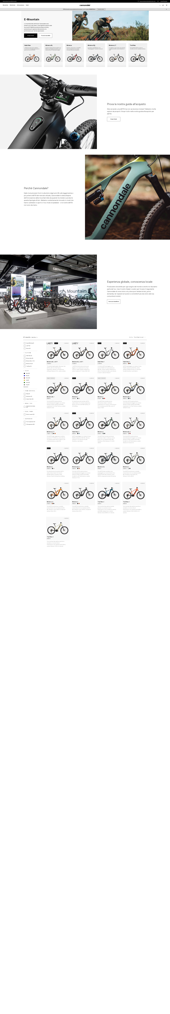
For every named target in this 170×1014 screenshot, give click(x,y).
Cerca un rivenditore (113, 301)
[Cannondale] (85, 5)
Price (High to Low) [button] (138, 337)
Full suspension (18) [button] (30, 424)
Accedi (162, 1)
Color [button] (27, 370)
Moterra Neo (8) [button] (29, 358)
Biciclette (5, 5)
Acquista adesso (101, 9)
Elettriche (12, 5)
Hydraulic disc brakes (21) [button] (30, 407)
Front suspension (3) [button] (30, 421)
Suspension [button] (28, 418)
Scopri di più (113, 119)
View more (26, 386)
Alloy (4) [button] (28, 393)
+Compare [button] (66, 343)
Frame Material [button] (30, 390)
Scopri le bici (30, 35)
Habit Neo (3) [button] (29, 355)
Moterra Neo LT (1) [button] (30, 361)
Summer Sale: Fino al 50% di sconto (10, 1)
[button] (27, 373)
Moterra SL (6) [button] (29, 363)
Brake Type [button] (28, 403)
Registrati (165, 1)
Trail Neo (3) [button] (28, 366)
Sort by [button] (131, 337)
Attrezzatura (20, 5)
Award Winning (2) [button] (30, 343)
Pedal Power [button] (29, 411)
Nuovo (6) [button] (28, 348)
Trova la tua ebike (45, 35)
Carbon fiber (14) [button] (29, 399)
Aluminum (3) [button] (29, 396)
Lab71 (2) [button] (28, 345)
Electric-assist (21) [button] (30, 414)
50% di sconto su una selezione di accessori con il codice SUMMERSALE (79, 9)
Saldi (27, 5)
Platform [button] (28, 352)
